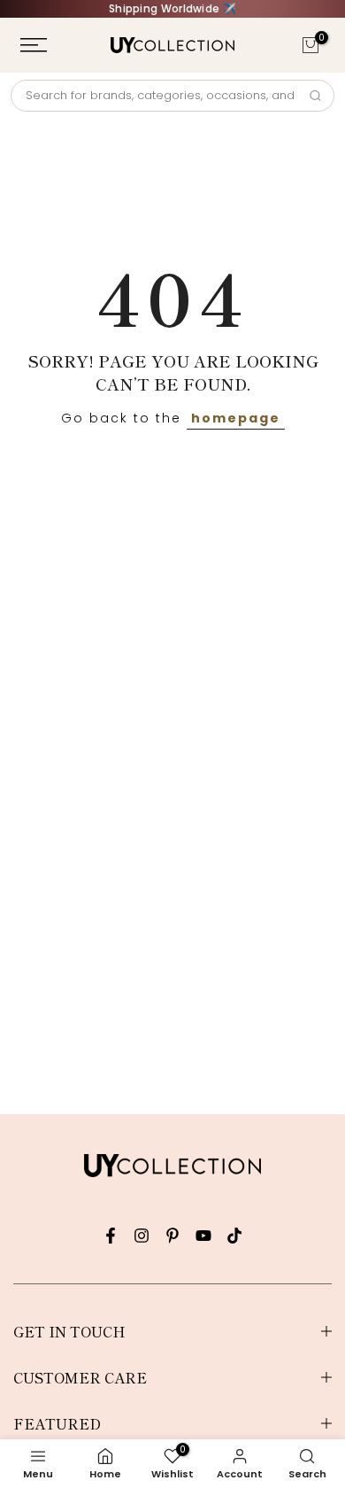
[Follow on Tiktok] (234, 1235)
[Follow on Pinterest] (172, 1235)
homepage (235, 418)
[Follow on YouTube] (203, 1235)
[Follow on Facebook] (111, 1235)
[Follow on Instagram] (142, 1235)
